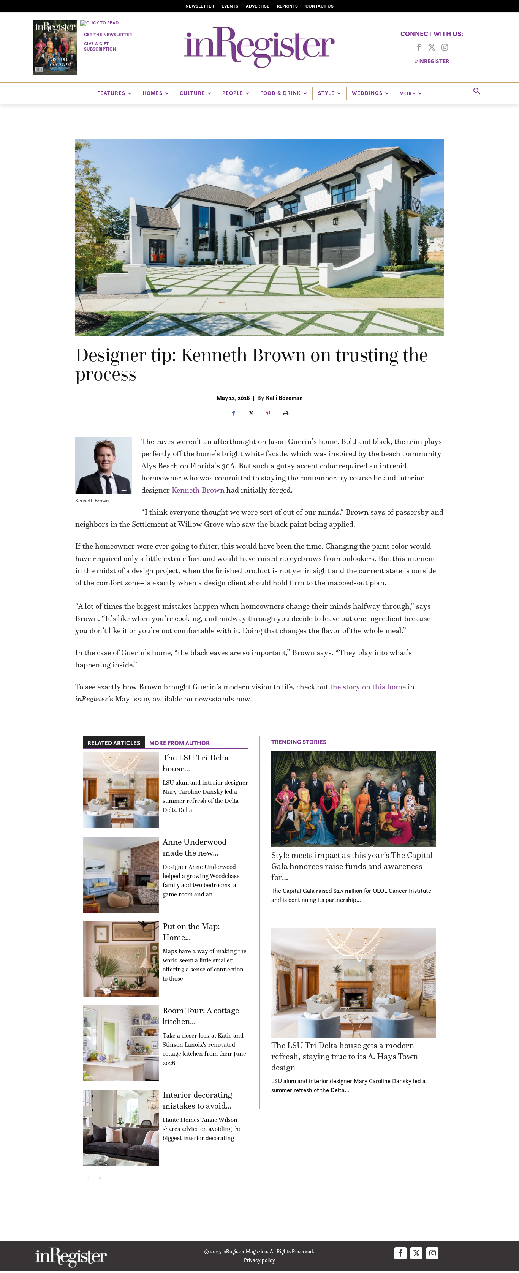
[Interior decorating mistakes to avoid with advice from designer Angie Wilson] (121, 1128)
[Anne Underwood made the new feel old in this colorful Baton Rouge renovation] (121, 875)
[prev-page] (87, 1178)
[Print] (285, 413)
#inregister (432, 61)
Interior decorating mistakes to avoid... (197, 1100)
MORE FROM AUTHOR (179, 743)
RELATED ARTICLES (113, 743)
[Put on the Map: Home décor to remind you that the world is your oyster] (121, 959)
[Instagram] (444, 47)
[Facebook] (418, 47)
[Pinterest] (268, 413)
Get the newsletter (108, 34)
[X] (250, 413)
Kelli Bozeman (284, 397)
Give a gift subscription (100, 46)
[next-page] (99, 1178)
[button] (477, 91)
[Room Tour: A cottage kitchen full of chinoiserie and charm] (121, 1043)
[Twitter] (431, 47)
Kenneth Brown (198, 489)
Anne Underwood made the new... (194, 847)
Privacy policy (259, 1260)
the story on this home (368, 686)
